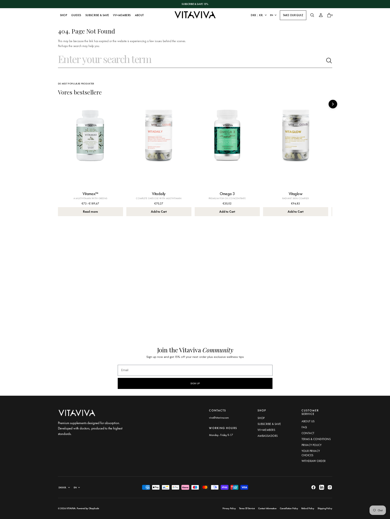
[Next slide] (333, 104)
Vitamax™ (90, 193)
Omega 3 (227, 193)
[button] (312, 15)
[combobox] (192, 60)
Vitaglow (295, 193)
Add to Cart (159, 211)
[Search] (329, 60)
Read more (90, 211)
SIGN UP (195, 383)
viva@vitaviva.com (219, 417)
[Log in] (320, 15)
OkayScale (94, 508)
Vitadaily (159, 193)
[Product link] (90, 145)
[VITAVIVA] (195, 15)
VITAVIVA (71, 508)
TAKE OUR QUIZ (293, 15)
